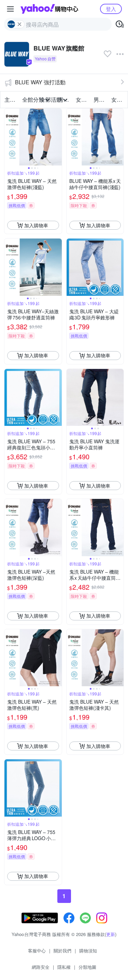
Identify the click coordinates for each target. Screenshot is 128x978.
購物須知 (88, 950)
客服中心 (37, 950)
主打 (9, 99)
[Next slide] (57, 137)
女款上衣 (82, 99)
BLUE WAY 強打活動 (40, 82)
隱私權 (64, 967)
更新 (110, 934)
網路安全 (40, 967)
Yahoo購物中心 (49, 9)
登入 (111, 8)
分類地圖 (87, 967)
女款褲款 (118, 99)
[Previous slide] (8, 137)
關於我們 (62, 950)
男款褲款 (100, 99)
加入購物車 (36, 225)
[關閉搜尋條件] (19, 24)
